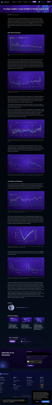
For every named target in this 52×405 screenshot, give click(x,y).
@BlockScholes (26, 307)
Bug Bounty (2, 389)
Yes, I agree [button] (46, 401)
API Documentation (16, 380)
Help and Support (29, 380)
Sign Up (48, 1)
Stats (1, 390)
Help (14, 378)
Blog (30, 1)
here (8, 400)
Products (13, 1)
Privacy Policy (15, 387)
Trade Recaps (29, 383)
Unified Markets (2, 378)
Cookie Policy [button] (39, 398)
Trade (34, 1)
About (1, 384)
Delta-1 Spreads (2, 380)
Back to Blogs (9, 13)
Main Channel (29, 378)
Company (19, 1)
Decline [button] (37, 401)
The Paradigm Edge (30, 381)
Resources (25, 1)
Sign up (12, 341)
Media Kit (14, 381)
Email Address (29, 351)
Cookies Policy (15, 389)
